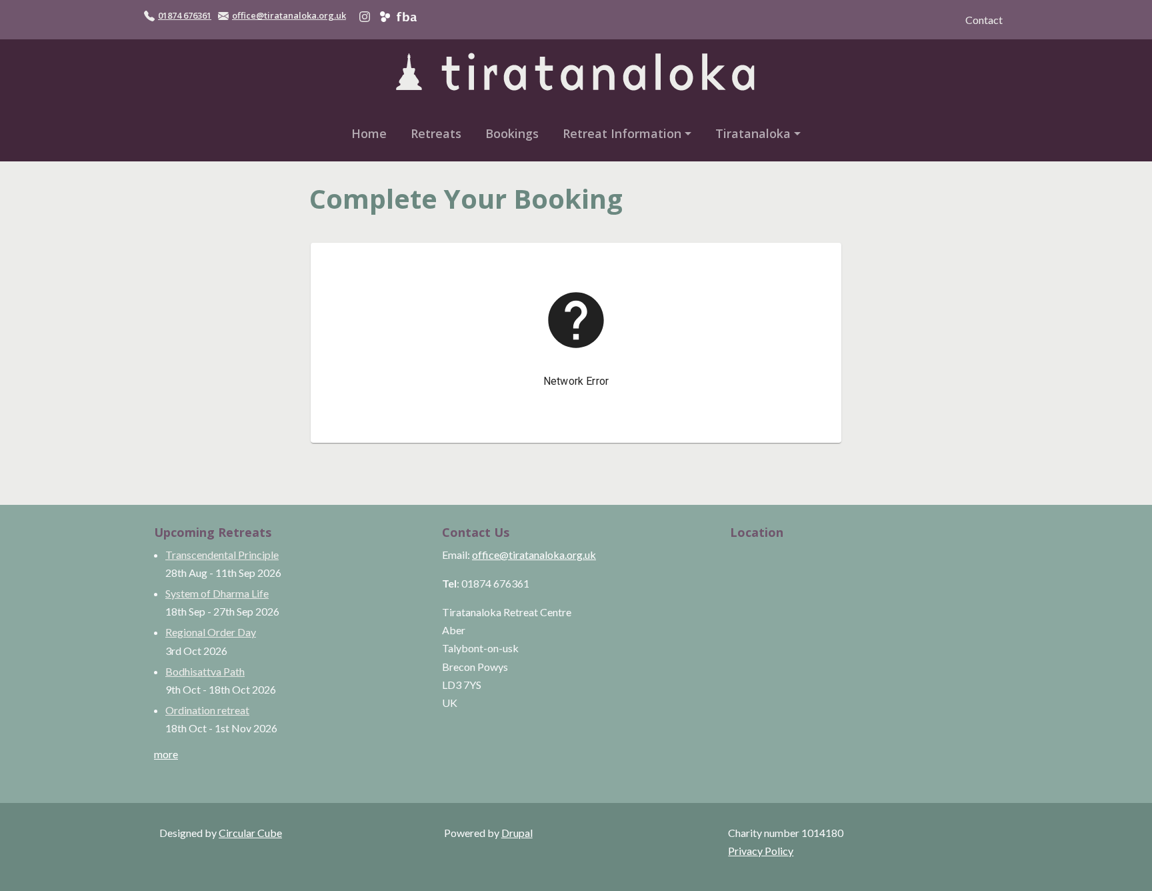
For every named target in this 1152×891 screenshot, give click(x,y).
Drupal (517, 832)
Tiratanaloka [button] (753, 133)
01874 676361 (184, 15)
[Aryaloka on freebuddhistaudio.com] (406, 15)
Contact (984, 19)
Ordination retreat (207, 710)
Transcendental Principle (222, 554)
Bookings (512, 133)
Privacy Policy (760, 850)
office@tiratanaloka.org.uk (289, 15)
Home (369, 133)
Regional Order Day (210, 632)
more (166, 754)
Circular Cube (250, 832)
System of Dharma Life (217, 593)
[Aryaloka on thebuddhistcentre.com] (385, 15)
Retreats (436, 133)
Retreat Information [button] (622, 133)
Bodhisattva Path (205, 671)
